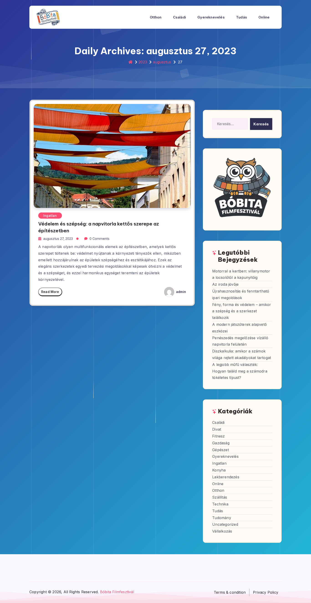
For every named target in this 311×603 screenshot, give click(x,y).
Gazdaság (220, 443)
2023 (142, 62)
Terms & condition (230, 592)
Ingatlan (50, 215)
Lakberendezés (225, 477)
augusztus (162, 62)
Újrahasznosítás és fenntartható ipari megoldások (240, 294)
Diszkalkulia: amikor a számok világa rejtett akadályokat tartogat (241, 354)
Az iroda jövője (225, 284)
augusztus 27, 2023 (58, 239)
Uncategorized (225, 524)
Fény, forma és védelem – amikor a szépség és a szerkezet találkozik (241, 311)
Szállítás (219, 497)
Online (264, 17)
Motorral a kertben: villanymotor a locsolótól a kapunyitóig (241, 274)
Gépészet (220, 450)
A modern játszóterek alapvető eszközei (239, 327)
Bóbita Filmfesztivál (117, 592)
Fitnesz (218, 436)
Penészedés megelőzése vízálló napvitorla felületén (240, 341)
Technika (220, 504)
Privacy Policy (265, 592)
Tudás (241, 17)
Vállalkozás (222, 531)
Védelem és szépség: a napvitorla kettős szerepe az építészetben (98, 227)
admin (180, 292)
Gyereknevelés (211, 17)
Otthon (155, 17)
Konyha (219, 470)
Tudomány (221, 517)
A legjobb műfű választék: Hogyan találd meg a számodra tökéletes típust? (239, 371)
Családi (179, 17)
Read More (50, 292)
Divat (216, 429)
